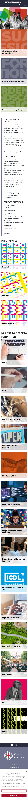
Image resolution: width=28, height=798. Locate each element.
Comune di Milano (14, 767)
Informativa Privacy (14, 788)
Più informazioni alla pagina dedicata (13, 152)
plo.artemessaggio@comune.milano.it (13, 222)
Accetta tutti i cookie (14, 795)
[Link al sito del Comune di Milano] (14, 755)
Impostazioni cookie (14, 791)
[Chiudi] (26, 771)
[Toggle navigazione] (25, 4)
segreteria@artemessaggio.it (11, 214)
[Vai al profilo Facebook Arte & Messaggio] (12, 745)
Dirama (9, 192)
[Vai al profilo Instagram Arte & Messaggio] (16, 745)
